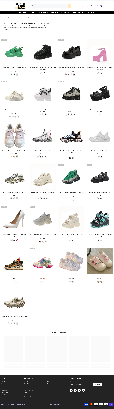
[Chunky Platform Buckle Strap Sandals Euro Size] (71, 219)
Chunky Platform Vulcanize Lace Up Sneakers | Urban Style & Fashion (43, 235)
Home (5, 17)
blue (17, 156)
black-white (18, 116)
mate (101, 198)
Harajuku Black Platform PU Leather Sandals (99, 192)
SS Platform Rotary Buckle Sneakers (99, 150)
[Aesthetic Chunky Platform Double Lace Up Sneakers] (43, 261)
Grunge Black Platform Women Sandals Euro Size (100, 109)
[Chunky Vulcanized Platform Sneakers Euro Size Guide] (14, 52)
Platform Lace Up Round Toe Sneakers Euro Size (42, 192)
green (11, 74)
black (14, 74)
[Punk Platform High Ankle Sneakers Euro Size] (71, 94)
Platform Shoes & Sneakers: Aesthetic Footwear (19, 17)
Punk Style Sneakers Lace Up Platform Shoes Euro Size (43, 67)
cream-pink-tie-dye (72, 282)
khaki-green (14, 198)
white (17, 74)
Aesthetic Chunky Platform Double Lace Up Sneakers (42, 276)
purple (72, 200)
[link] (13, 364)
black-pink (71, 114)
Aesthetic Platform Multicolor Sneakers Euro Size (14, 276)
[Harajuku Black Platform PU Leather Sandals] (100, 177)
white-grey (10, 116)
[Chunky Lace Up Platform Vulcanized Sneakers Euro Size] (14, 301)
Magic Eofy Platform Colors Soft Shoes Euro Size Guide (71, 193)
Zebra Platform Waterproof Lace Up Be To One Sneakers (71, 151)
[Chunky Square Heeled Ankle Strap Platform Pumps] (100, 52)
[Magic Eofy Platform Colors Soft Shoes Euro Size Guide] (71, 177)
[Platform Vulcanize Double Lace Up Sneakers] (14, 177)
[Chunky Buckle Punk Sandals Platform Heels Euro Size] (100, 219)
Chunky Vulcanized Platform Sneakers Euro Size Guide (14, 68)
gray (66, 114)
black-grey (11, 198)
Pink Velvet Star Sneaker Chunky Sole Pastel (71, 276)
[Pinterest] (75, 390)
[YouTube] (83, 390)
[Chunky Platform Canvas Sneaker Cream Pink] (100, 261)
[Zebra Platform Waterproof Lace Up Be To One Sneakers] (71, 136)
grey (45, 242)
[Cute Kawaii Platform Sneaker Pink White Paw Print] (14, 136)
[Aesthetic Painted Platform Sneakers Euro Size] (43, 136)
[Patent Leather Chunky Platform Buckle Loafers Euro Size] (71, 52)
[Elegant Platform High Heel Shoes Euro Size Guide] (14, 219)
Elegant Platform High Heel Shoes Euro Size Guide (14, 234)
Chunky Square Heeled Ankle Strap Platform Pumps (99, 67)
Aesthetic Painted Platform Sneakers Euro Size (43, 150)
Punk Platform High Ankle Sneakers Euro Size (71, 109)
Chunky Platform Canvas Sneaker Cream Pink (100, 276)
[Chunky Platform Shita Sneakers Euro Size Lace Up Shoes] (14, 94)
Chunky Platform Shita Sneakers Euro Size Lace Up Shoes (14, 109)
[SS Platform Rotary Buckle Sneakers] (100, 136)
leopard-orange (13, 282)
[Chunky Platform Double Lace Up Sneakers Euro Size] (43, 94)
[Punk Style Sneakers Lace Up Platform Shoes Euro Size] (43, 52)
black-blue (43, 156)
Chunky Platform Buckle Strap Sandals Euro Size (71, 234)
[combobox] (49, 6)
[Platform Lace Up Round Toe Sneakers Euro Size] (43, 177)
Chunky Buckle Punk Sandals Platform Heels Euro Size (100, 234)
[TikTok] (79, 390)
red (68, 74)
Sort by (3, 35)
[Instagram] (71, 390)
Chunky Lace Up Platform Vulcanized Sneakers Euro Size (14, 317)
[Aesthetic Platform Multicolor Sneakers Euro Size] (14, 261)
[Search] (51, 6)
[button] (11, 35)
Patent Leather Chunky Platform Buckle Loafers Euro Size (71, 68)
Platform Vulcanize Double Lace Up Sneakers (14, 192)
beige (13, 116)
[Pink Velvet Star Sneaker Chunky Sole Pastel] (71, 261)
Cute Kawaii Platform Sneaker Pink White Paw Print (14, 150)
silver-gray (47, 198)
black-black (74, 74)
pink (98, 73)
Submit (97, 384)
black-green (15, 282)
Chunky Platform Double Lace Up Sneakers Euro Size (42, 109)
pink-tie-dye (70, 282)
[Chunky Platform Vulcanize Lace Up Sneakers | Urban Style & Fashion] (43, 219)
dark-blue (74, 114)
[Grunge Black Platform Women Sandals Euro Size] (100, 94)
